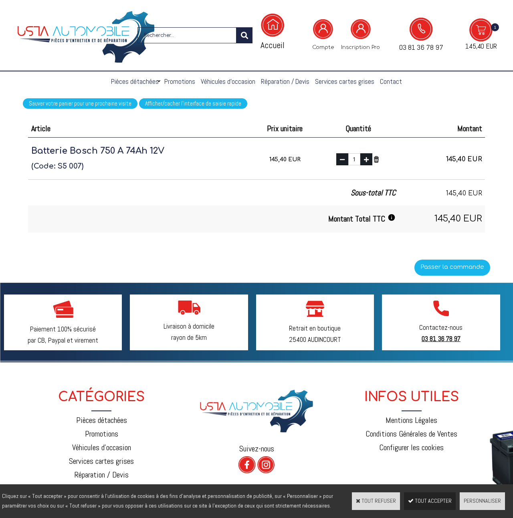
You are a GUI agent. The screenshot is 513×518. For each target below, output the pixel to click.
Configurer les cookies (411, 447)
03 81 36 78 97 (421, 47)
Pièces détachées (135, 81)
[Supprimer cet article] (376, 158)
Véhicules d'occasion (228, 81)
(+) (366, 159)
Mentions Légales (411, 420)
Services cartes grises (344, 81)
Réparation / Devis (285, 81)
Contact (391, 81)
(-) (342, 159)
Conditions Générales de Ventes (411, 434)
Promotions (179, 81)
